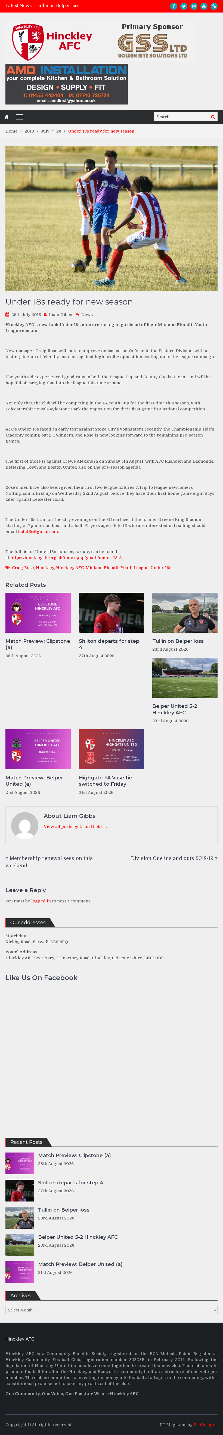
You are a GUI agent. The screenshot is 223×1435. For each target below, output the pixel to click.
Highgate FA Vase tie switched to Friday (105, 781)
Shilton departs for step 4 (109, 644)
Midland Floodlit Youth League (117, 567)
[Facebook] (173, 6)
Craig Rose (23, 567)
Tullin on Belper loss (57, 5)
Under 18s (160, 567)
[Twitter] (183, 6)
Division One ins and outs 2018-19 (172, 858)
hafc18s (38, 531)
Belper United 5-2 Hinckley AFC (174, 709)
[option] (84, 6)
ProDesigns (206, 1424)
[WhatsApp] (214, 6)
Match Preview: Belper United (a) (34, 781)
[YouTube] (203, 6)
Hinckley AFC (70, 567)
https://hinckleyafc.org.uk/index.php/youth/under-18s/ (65, 557)
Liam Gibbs (60, 314)
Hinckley (45, 567)
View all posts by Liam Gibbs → (76, 826)
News (87, 314)
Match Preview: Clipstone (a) (37, 644)
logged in (41, 901)
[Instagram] (193, 6)
